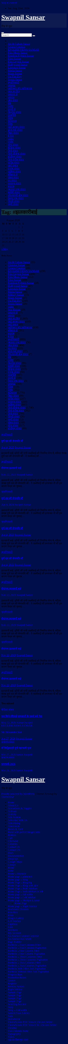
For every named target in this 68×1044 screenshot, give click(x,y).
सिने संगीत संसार (16, 159)
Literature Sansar (17, 67)
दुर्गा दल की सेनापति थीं (12, 441)
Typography (14, 1033)
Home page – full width (20, 894)
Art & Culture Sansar (19, 43)
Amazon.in (13, 826)
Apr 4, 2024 (7, 504)
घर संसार (12, 180)
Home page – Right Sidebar (22, 906)
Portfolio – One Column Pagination (26, 953)
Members (13, 930)
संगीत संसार (13, 162)
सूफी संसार (13, 204)
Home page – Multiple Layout (23, 900)
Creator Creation (16, 46)
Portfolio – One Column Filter (23, 950)
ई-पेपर (11, 135)
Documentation (16, 855)
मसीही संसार (14, 192)
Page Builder (14, 941)
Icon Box (13, 912)
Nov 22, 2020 (8, 625)
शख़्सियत (12, 121)
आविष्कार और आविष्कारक (20, 88)
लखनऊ (11, 85)
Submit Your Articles (19, 1013)
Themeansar (7, 796)
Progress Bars (15, 974)
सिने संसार (13, 150)
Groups (12, 864)
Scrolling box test (17, 1004)
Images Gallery (16, 918)
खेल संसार (13, 100)
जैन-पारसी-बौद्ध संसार (18, 195)
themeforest (14, 1019)
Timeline (12, 1028)
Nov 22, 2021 (8, 595)
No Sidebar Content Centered (23, 936)
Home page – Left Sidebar (21, 897)
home (11, 870)
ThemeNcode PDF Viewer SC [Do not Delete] (32, 1025)
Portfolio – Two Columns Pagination (27, 965)
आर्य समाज (13, 165)
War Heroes (14, 309)
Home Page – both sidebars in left (25, 891)
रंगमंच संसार (13, 168)
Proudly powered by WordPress (18, 793)
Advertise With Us (17, 820)
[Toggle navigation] (2, 32)
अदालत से (12, 94)
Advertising (14, 823)
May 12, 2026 (8, 722)
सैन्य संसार (13, 144)
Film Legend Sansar (18, 61)
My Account (14, 933)
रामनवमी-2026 (8, 764)
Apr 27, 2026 (8, 738)
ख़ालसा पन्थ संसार (17, 189)
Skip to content (9, 2)
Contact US (14, 849)
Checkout (13, 841)
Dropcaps (13, 858)
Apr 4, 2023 (7, 534)
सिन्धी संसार (13, 201)
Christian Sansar (16, 265)
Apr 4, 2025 (7, 447)
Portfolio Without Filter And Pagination (28, 971)
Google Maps (15, 861)
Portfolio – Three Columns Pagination (28, 959)
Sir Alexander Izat (11, 732)
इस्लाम (11, 186)
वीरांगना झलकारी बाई (11, 468)
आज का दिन (13, 91)
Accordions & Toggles (20, 808)
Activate (12, 811)
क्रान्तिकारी (13, 82)
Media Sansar (15, 70)
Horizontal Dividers (18, 909)
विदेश (10, 118)
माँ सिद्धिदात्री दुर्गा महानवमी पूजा (16, 748)
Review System (16, 986)
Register (12, 983)
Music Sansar (15, 73)
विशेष (10, 124)
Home (11, 802)
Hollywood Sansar (17, 64)
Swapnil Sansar (23, 17)
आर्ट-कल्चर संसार (16, 126)
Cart (10, 838)
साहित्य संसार (14, 171)
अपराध (11, 97)
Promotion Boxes (17, 977)
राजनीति (12, 115)
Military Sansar (16, 294)
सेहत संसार (13, 177)
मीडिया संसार (14, 147)
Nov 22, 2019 (8, 655)
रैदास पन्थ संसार (16, 198)
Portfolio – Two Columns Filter (24, 962)
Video (11, 1036)
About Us (13, 805)
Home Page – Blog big (20, 882)
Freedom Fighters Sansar (21, 55)
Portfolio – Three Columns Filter (25, 956)
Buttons (12, 835)
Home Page (21, 903)
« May (4, 248)
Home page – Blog (18, 879)
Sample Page (14, 992)
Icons (11, 915)
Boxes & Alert (15, 829)
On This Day (15, 76)
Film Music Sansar (17, 52)
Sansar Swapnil (25, 722)
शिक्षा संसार (13, 132)
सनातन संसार (14, 183)
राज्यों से (12, 109)
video (11, 138)
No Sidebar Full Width (20, 938)
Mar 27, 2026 (8, 754)
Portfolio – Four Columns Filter (24, 944)
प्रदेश (10, 106)
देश (9, 103)
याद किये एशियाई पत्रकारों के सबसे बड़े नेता (21, 716)
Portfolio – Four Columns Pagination (27, 947)
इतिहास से (12, 174)
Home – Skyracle (17, 873)
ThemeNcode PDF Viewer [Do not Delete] (30, 1022)
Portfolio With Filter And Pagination (27, 968)
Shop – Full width (17, 1010)
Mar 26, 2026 (8, 770)
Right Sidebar (15, 989)
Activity (12, 814)
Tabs (10, 1016)
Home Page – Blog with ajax (23, 885)
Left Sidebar (14, 921)
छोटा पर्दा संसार (15, 129)
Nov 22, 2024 (8, 474)
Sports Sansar (15, 79)
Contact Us (14, 846)
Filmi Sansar (14, 58)
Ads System (14, 817)
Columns (12, 844)
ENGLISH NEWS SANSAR (23, 49)
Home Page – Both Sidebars (22, 888)
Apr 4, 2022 (7, 564)
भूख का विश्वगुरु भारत (18, 1039)
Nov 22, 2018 (8, 685)
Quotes (11, 980)
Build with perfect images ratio (24, 832)
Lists (10, 927)
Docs (10, 852)
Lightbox (12, 924)
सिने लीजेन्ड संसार (16, 153)
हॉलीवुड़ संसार (14, 156)
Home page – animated (20, 876)
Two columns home (18, 1030)
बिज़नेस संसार (14, 112)
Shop (10, 1007)
